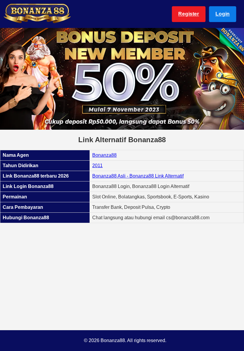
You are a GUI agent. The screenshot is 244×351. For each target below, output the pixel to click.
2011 (97, 165)
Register (188, 14)
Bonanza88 (104, 155)
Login (222, 14)
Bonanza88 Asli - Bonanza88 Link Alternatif (138, 175)
